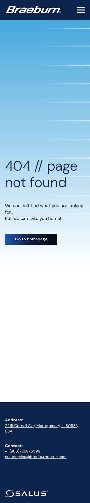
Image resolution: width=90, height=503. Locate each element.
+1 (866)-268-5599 (22, 451)
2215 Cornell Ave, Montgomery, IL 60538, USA (41, 428)
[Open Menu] (81, 10)
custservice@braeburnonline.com (35, 456)
